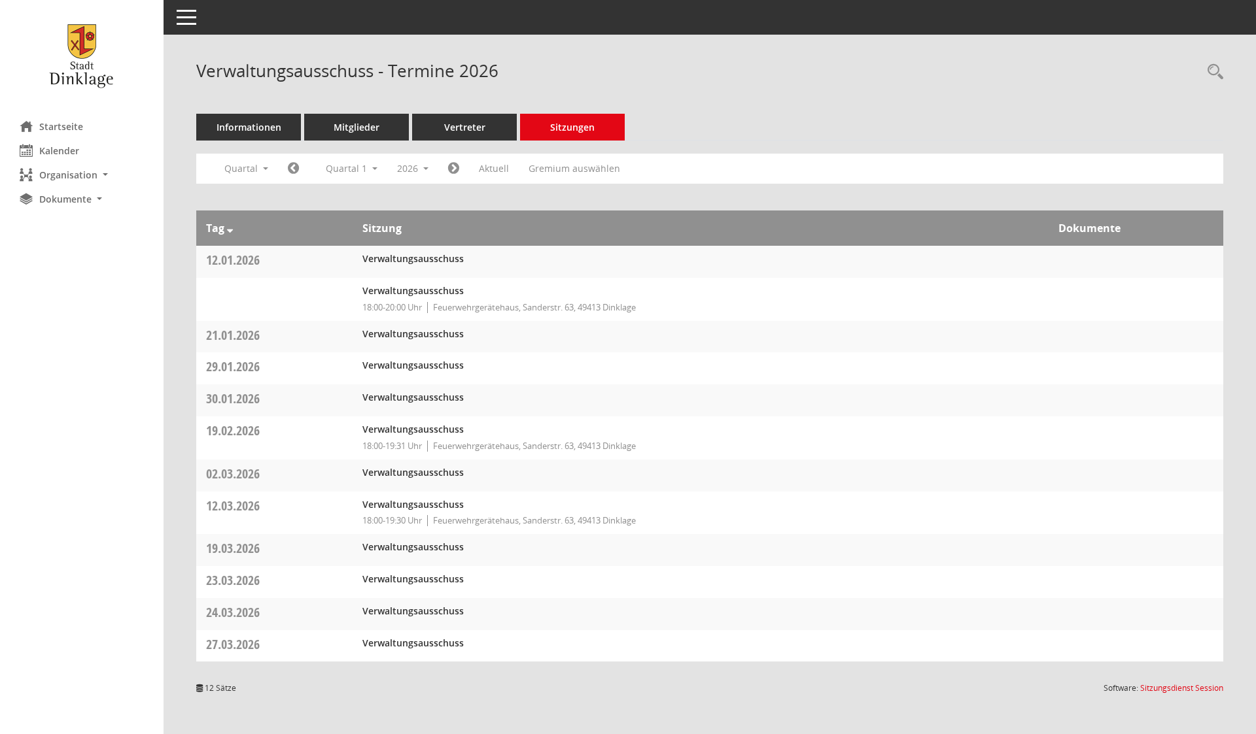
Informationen (249, 127)
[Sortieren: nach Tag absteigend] (230, 228)
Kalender (59, 150)
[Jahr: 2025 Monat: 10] (293, 168)
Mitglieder (356, 127)
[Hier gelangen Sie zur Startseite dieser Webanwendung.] (82, 55)
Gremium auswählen (574, 168)
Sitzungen (572, 127)
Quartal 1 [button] (348, 168)
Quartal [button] (242, 168)
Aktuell (494, 168)
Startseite (61, 126)
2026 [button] (409, 168)
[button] (82, 175)
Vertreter (464, 127)
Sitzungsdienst (1181, 687)
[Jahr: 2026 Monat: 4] (453, 168)
